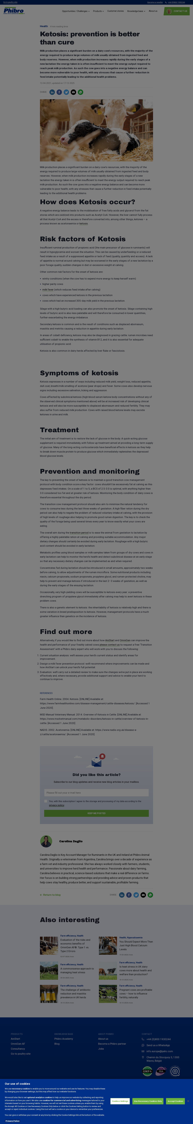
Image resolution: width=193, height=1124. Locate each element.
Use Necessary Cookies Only (148, 1101)
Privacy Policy (12, 1121)
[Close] (188, 1101)
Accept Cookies (175, 1101)
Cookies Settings (120, 1101)
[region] (96, 1101)
